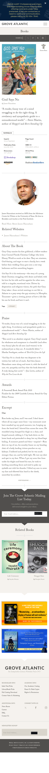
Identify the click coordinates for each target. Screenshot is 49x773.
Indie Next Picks (7, 686)
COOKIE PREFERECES (34, 745)
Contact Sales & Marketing (11, 695)
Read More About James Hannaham (17, 224)
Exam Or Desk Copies (31, 689)
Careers (4, 710)
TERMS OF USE (23, 745)
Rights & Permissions (31, 692)
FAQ (3, 713)
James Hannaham (10, 103)
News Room (6, 706)
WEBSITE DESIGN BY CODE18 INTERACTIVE (24, 747)
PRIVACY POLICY (13, 745)
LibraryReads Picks (8, 689)
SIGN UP (38, 513)
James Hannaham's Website (16, 236)
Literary (12, 306)
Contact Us (5, 716)
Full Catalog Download (9, 692)
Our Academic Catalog (32, 686)
